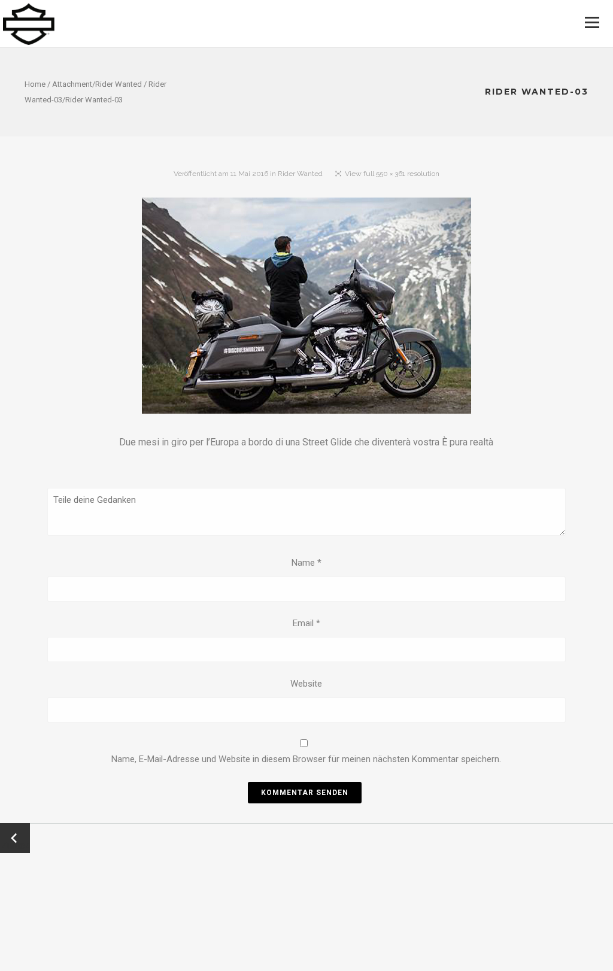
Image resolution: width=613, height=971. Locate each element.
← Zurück (15, 838)
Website (306, 683)
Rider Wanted (118, 84)
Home (35, 84)
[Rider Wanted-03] (306, 308)
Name (306, 562)
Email (306, 623)
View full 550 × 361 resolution (392, 173)
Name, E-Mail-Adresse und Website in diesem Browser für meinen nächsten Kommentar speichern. (306, 759)
